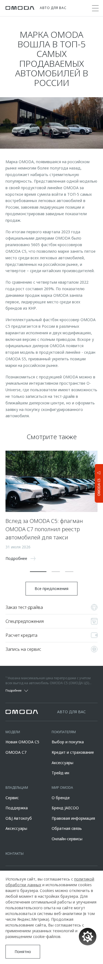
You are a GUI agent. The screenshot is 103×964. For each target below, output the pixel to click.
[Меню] (95, 8)
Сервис (12, 797)
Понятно (23, 951)
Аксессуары (62, 762)
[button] (38, 571)
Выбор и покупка (68, 741)
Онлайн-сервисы (67, 838)
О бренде (61, 797)
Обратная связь (67, 828)
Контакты (14, 853)
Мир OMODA (62, 787)
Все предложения (51, 588)
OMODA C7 (15, 752)
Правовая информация (73, 818)
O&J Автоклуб (18, 818)
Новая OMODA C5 (22, 741)
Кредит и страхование (73, 752)
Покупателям (64, 732)
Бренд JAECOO (65, 807)
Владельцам (16, 787)
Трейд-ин (60, 772)
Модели (12, 732)
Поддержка (16, 807)
